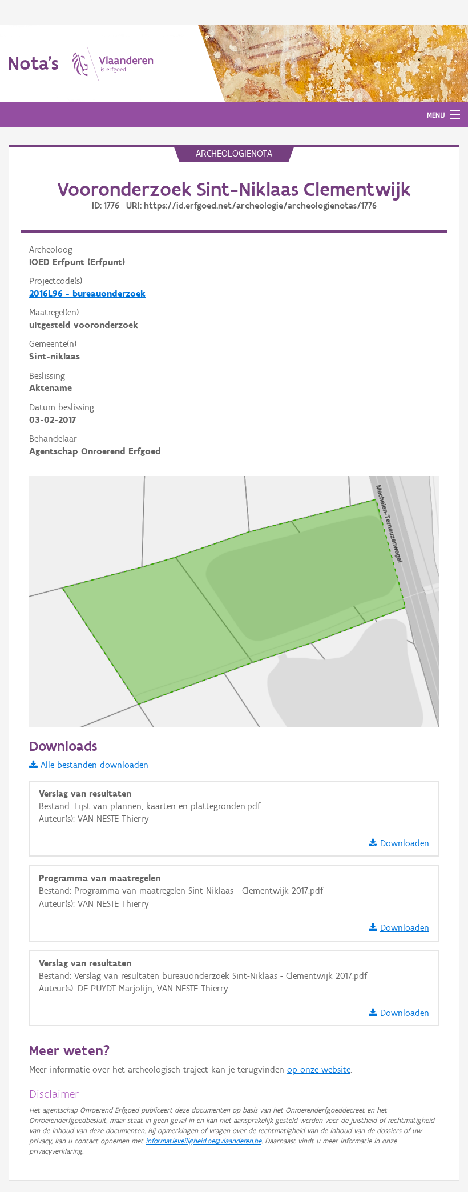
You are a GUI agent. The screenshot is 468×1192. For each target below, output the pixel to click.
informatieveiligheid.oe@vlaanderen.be (203, 1141)
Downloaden (404, 843)
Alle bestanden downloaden (94, 764)
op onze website (318, 1069)
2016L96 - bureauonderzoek (87, 293)
